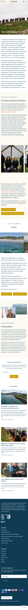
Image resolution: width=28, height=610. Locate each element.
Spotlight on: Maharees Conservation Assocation (10, 407)
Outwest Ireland (7, 601)
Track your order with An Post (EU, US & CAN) (12, 536)
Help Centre (4, 530)
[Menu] (1, 1)
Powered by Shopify (15, 601)
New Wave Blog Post (8, 209)
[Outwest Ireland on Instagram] (4, 522)
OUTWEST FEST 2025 (20, 293)
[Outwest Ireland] (14, 1)
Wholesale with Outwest (6, 540)
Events (2, 559)
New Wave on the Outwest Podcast (12, 213)
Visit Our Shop (4, 557)
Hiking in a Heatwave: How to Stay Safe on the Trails (13, 445)
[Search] (4, 1)
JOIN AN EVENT (6, 293)
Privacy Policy (4, 543)
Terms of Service (5, 538)
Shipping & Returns (5, 532)
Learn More (14, 386)
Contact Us (3, 551)
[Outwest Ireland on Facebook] (2, 522)
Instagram (3, 553)
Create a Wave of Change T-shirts (10, 192)
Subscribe (14, 376)
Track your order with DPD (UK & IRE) (10, 534)
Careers (3, 562)
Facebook (3, 555)
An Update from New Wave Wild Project (12, 480)
